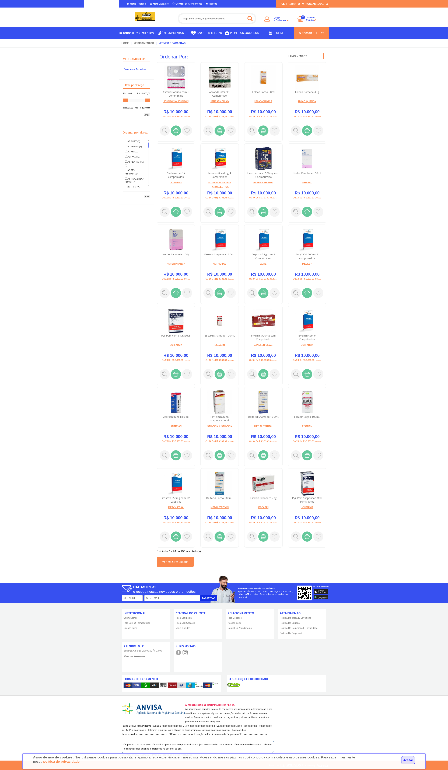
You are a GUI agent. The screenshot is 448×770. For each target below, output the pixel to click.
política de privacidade (61, 761)
